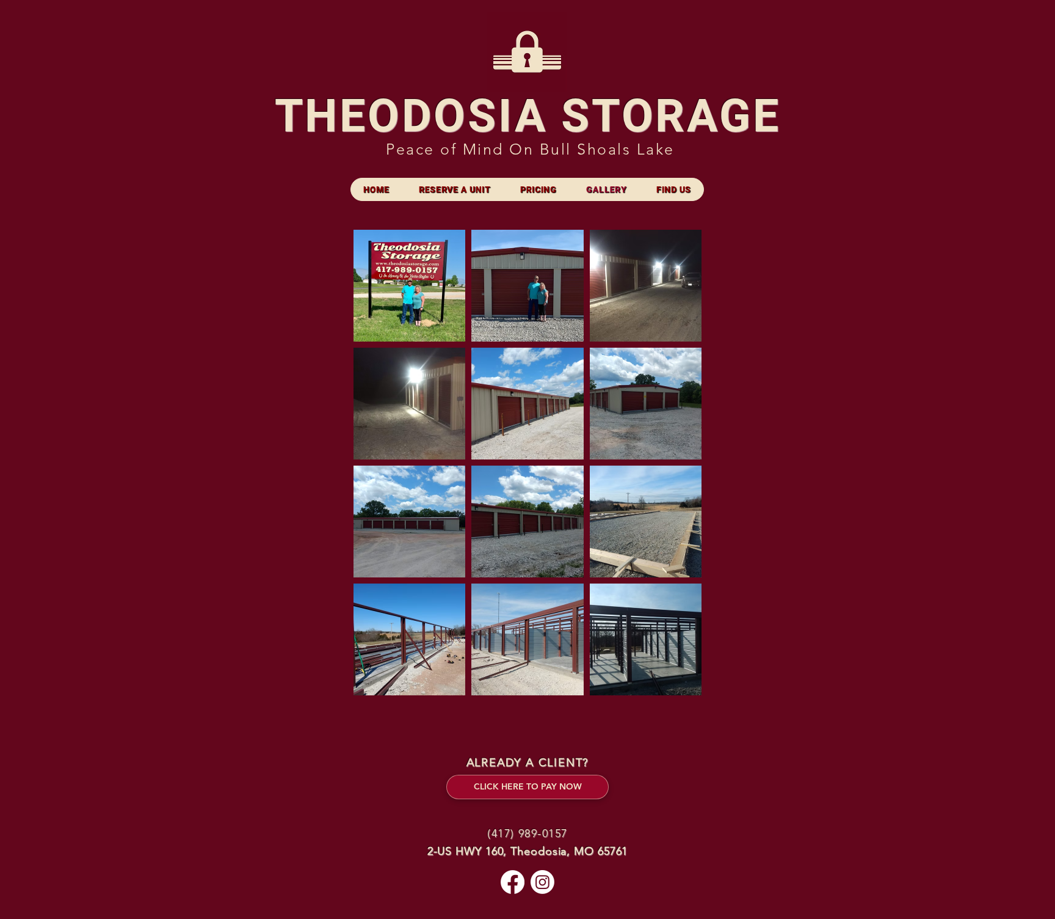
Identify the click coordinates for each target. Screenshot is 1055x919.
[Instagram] (542, 882)
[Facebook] (512, 882)
